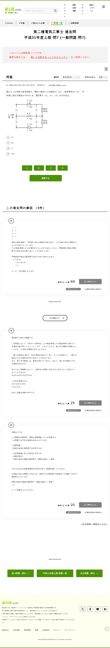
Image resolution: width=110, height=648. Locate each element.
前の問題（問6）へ (21, 573)
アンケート (65, 10)
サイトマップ (70, 630)
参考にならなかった (73, 289)
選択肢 (56, 77)
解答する (46, 178)
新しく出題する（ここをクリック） (49, 57)
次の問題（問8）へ (89, 573)
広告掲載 (16, 630)
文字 (90, 77)
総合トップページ (92, 8)
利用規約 (46, 630)
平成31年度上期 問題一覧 (55, 573)
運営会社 (5, 630)
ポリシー (57, 630)
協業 (36, 630)
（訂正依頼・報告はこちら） (57, 85)
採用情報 (27, 630)
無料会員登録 (74, 8)
